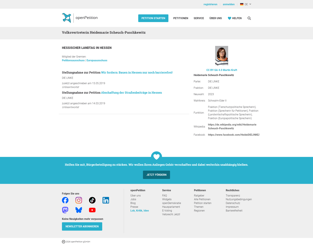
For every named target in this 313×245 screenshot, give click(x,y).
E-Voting (167, 210)
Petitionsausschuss (73, 60)
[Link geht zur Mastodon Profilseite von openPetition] (65, 209)
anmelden (229, 4)
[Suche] (249, 18)
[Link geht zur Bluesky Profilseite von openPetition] (78, 209)
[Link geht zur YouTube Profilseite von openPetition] (92, 209)
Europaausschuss (97, 60)
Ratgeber (199, 195)
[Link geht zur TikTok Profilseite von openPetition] (92, 200)
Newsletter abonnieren (82, 226)
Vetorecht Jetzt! (171, 214)
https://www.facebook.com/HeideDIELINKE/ (234, 134)
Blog (133, 203)
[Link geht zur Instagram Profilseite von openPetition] (78, 200)
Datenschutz (233, 203)
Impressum (232, 206)
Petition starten (153, 18)
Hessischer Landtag (79, 48)
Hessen (106, 48)
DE (245, 4)
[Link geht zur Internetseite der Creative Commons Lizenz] (64, 241)
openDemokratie (171, 203)
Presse (134, 206)
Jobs (133, 199)
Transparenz (233, 195)
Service (199, 18)
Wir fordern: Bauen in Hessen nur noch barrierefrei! (136, 72)
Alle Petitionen (202, 199)
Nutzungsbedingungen (239, 199)
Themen (198, 206)
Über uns (135, 195)
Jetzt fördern (156, 174)
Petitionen (181, 18)
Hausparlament (171, 206)
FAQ (164, 195)
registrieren (210, 4)
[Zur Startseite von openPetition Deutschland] (80, 17)
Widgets (166, 199)
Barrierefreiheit (234, 210)
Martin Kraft (230, 70)
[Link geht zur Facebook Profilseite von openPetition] (65, 200)
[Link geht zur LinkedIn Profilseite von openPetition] (106, 200)
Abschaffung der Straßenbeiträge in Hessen (131, 92)
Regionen (199, 210)
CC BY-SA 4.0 (214, 70)
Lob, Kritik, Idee (139, 210)
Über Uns (215, 18)
